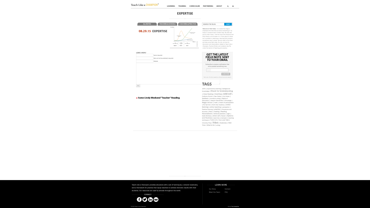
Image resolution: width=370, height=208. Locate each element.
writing (218, 125)
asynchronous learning (214, 89)
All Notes (147, 24)
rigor (228, 114)
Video (215, 122)
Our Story (212, 189)
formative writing (215, 98)
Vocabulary (223, 123)
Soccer (223, 116)
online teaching (215, 107)
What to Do (211, 125)
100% (204, 89)
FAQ (226, 192)
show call (216, 116)
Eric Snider (226, 96)
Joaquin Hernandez (217, 101)
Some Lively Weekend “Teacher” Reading (159, 98)
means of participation (226, 103)
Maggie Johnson (207, 103)
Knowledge (228, 100)
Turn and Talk (224, 120)
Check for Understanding (222, 91)
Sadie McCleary (206, 116)
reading (216, 112)
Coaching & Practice (188, 24)
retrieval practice (219, 114)
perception (225, 107)
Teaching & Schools (167, 24)
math (215, 103)
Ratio (210, 112)
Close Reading (208, 94)
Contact (227, 189)
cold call (227, 93)
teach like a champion (220, 118)
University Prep (206, 123)
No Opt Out (206, 105)
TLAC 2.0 (213, 120)
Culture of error (207, 96)
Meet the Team (214, 192)
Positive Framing (207, 109)
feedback (205, 98)
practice (217, 109)
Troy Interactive (235, 206)
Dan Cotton (217, 96)
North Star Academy (218, 105)
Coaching (218, 94)
